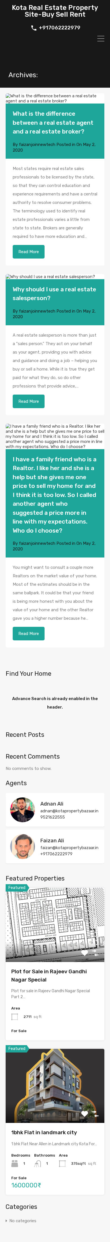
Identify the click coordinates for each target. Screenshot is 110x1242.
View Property (55, 947)
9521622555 (52, 817)
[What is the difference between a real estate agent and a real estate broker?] (55, 98)
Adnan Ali (51, 804)
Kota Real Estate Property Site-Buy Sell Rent (55, 11)
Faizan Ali (52, 841)
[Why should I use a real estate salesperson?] (55, 276)
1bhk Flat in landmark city (44, 1132)
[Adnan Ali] (22, 819)
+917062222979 (59, 28)
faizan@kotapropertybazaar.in (69, 847)
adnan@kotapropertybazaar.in (69, 810)
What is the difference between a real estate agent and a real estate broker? (53, 122)
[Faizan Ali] (22, 856)
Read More (28, 251)
